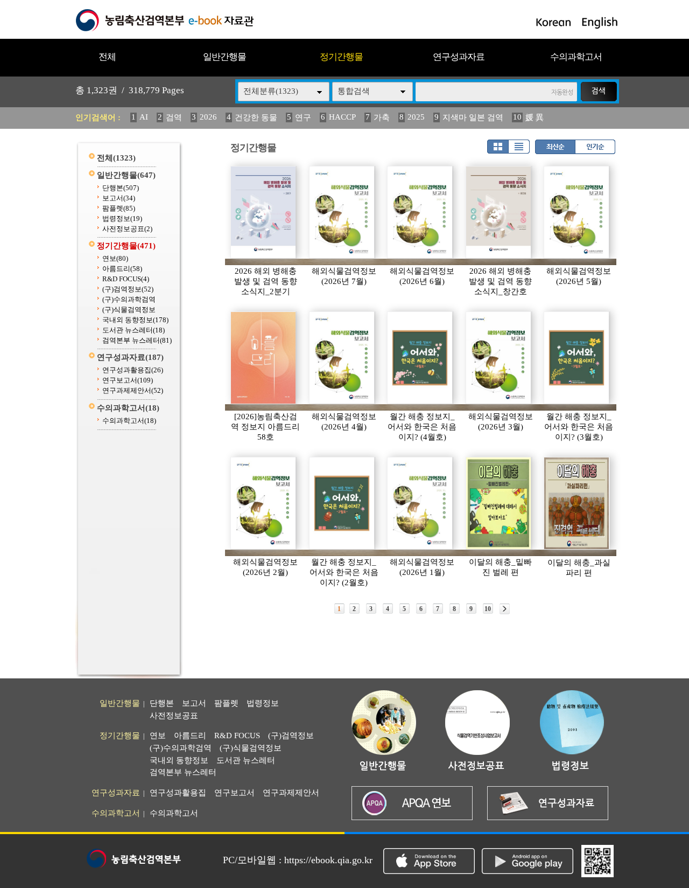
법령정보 (122, 218)
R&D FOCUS (125, 279)
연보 (115, 258)
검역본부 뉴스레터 (137, 340)
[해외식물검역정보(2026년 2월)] (263, 503)
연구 (303, 117)
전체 (107, 57)
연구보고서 (127, 380)
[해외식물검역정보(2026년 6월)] (420, 212)
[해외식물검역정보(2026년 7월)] (342, 212)
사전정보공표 (127, 229)
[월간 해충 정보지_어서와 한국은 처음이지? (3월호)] (577, 357)
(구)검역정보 (127, 289)
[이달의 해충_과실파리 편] (577, 503)
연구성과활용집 (132, 370)
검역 (174, 117)
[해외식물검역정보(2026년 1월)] (420, 503)
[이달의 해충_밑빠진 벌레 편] (499, 503)
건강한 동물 (256, 117)
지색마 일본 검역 (472, 117)
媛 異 (534, 117)
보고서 (118, 198)
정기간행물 (341, 57)
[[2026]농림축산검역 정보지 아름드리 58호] (263, 357)
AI (143, 117)
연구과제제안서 (132, 390)
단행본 (120, 188)
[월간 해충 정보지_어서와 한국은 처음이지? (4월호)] (420, 357)
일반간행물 (224, 57)
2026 (208, 117)
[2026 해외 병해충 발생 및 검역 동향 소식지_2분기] (263, 212)
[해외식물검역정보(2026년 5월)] (577, 212)
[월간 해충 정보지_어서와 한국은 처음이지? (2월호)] (342, 503)
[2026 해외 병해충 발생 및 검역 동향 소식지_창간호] (499, 212)
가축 (382, 117)
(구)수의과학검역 (129, 299)
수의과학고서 (576, 57)
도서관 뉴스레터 (133, 330)
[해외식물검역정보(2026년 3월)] (499, 357)
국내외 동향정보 (135, 320)
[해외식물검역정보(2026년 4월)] (342, 357)
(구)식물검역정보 (129, 310)
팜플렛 (118, 208)
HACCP (342, 117)
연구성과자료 (458, 57)
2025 (416, 117)
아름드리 (122, 269)
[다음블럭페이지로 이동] (504, 609)
